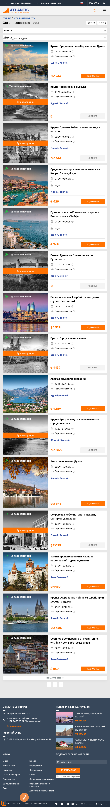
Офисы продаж (14, 726)
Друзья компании (11, 784)
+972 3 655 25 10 (15, 718)
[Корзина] (104, 3)
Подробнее (93, 76)
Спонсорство (36, 770)
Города (33, 761)
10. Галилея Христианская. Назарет (89, 741)
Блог (5, 788)
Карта (32, 774)
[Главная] (16, 10)
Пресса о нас (9, 779)
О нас (5, 761)
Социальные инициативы (42, 779)
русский (84, 3)
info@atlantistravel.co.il (18, 713)
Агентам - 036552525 (50, 3)
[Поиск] (94, 10)
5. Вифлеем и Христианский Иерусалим (90, 728)
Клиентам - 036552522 (20, 3)
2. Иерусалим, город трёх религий (88, 715)
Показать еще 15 (55, 678)
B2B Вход (94, 3)
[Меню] (104, 10)
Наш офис (7, 770)
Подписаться (68, 770)
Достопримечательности (42, 791)
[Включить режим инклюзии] (3, 803)
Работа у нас (9, 765)
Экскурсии (88, 804)
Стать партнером (11, 774)
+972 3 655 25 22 (15, 721)
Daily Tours (102, 804)
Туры (76, 804)
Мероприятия (36, 765)
